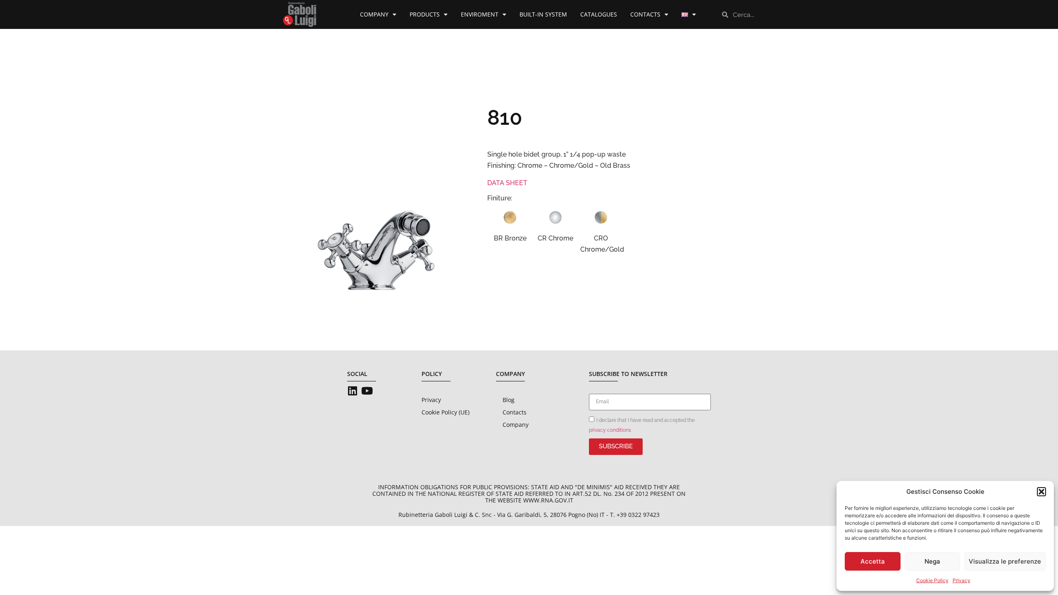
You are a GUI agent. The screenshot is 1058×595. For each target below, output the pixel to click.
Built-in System (543, 14)
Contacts (645, 14)
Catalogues (598, 14)
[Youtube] (367, 391)
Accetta (872, 561)
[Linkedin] (352, 391)
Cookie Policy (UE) (445, 412)
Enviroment (479, 14)
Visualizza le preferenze (1005, 561)
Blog (509, 400)
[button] (1041, 492)
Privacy (961, 580)
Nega (932, 561)
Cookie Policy (932, 580)
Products (425, 14)
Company (374, 14)
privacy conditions (610, 430)
